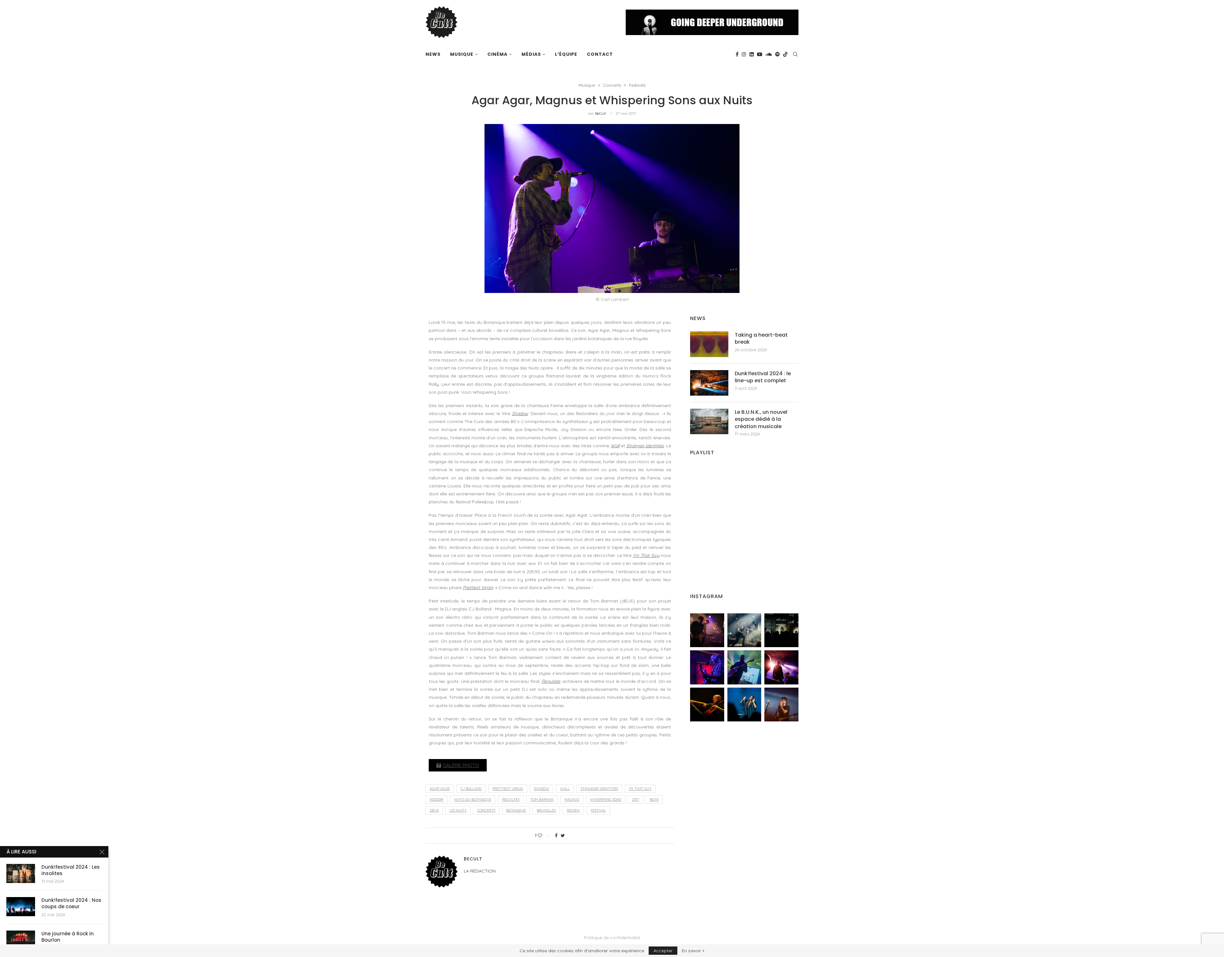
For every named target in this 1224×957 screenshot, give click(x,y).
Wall (615, 446)
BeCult (600, 113)
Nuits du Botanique (472, 799)
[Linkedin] (751, 54)
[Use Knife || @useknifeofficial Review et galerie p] (781, 630)
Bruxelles (546, 810)
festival (598, 810)
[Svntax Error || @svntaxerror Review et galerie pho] (707, 667)
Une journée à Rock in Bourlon (67, 937)
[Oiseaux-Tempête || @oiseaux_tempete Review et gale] (781, 667)
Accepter (663, 950)
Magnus (572, 799)
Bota (654, 799)
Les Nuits (457, 810)
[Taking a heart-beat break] (709, 344)
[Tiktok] (785, 54)
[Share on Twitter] (563, 835)
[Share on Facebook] (556, 835)
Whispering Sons (605, 799)
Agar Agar (440, 788)
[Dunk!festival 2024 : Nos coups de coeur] (20, 906)
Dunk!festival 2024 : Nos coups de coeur (71, 903)
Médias (531, 54)
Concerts (612, 85)
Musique (461, 54)
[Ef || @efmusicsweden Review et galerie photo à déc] (781, 705)
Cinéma (497, 54)
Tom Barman (542, 799)
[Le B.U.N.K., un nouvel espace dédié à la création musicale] (709, 421)
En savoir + (693, 950)
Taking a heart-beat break (761, 339)
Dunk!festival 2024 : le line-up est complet (763, 377)
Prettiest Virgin (478, 587)
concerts (486, 810)
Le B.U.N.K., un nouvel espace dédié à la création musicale (761, 419)
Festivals (637, 85)
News (433, 54)
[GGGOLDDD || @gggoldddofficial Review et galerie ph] (744, 705)
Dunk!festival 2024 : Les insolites (70, 870)
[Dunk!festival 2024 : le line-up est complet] (709, 383)
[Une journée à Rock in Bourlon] (20, 940)
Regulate (551, 681)
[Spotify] (777, 54)
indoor (436, 799)
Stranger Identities (645, 446)
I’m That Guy (646, 555)
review (573, 810)
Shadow (520, 413)
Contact (600, 54)
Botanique (516, 810)
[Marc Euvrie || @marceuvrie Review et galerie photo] (707, 705)
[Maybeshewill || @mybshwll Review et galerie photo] (707, 630)
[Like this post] (544, 835)
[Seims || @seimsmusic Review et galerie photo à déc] (744, 667)
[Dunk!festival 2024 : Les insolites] (20, 873)
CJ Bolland (471, 788)
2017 (635, 799)
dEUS (434, 810)
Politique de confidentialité (612, 937)
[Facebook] (737, 54)
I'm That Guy (640, 788)
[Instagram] (744, 54)
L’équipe (566, 54)
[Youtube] (759, 54)
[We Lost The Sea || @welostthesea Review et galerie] (744, 630)
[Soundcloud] (768, 54)
